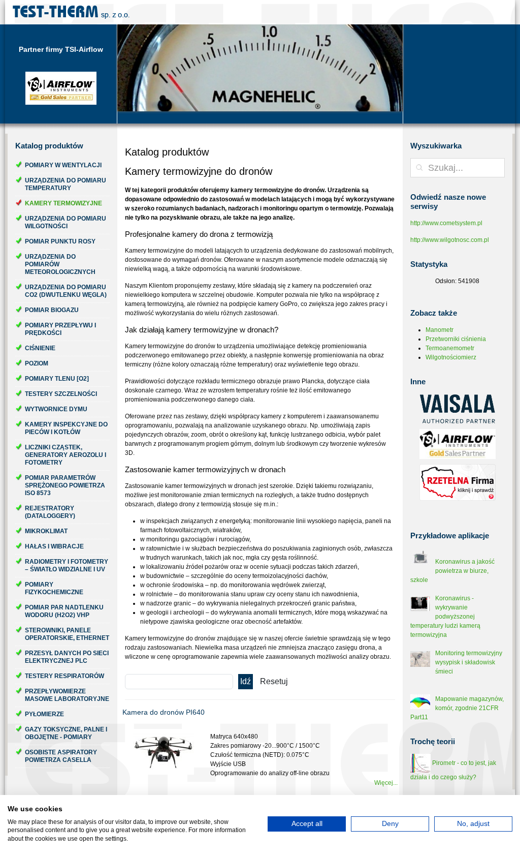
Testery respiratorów (64, 676)
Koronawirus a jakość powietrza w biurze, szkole (452, 571)
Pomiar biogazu (52, 310)
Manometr (439, 329)
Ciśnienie (40, 348)
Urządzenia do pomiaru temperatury (65, 184)
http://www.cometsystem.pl (446, 223)
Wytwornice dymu (56, 409)
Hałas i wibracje (54, 546)
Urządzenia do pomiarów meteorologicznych (60, 264)
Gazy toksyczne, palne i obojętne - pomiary (66, 733)
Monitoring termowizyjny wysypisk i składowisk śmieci (468, 662)
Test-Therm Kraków (71, 12)
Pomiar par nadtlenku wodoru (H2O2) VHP (64, 611)
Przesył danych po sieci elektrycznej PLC (67, 657)
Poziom (36, 363)
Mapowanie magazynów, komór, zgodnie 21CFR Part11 (457, 708)
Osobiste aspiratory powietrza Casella (61, 756)
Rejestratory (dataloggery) (50, 512)
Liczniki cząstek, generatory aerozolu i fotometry (65, 455)
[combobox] (457, 167)
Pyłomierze (44, 714)
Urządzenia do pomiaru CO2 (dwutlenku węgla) (66, 291)
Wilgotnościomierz (451, 357)
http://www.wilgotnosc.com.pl (449, 239)
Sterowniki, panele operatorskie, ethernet (67, 634)
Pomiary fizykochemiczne (54, 588)
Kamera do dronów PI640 (163, 712)
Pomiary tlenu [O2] (57, 378)
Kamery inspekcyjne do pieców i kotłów (66, 428)
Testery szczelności (61, 393)
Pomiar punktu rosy (60, 241)
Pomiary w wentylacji (63, 165)
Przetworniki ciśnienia (456, 339)
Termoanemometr (450, 348)
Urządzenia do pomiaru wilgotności (65, 222)
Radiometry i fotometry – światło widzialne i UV (66, 565)
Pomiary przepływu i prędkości (60, 329)
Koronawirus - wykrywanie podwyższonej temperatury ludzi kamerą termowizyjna (445, 616)
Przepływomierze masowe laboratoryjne (67, 695)
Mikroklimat (46, 531)
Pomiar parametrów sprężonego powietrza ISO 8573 (65, 485)
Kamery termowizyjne (63, 203)
